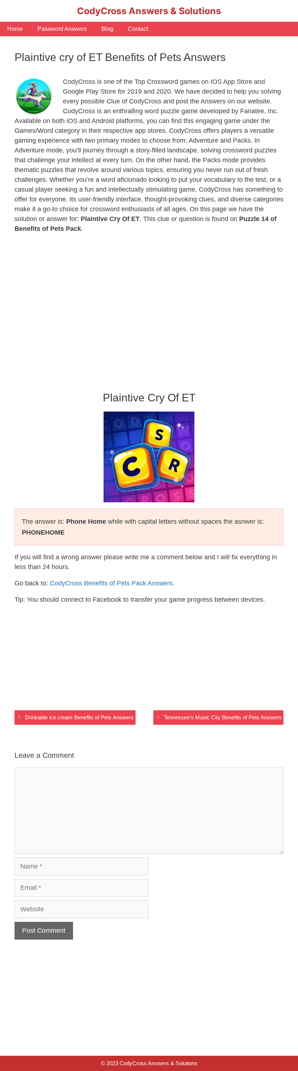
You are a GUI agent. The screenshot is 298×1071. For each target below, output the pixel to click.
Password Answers (62, 29)
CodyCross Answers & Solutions (149, 10)
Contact (138, 29)
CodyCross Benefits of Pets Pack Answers (111, 583)
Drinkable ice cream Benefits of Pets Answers (79, 717)
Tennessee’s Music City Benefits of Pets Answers (223, 717)
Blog (107, 29)
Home (15, 29)
